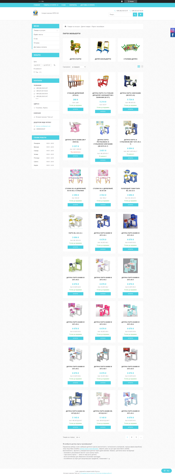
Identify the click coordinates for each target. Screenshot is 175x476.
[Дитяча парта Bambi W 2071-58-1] (75, 355)
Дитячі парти (75, 59)
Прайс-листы (38, 34)
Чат (168, 471)
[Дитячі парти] (75, 47)
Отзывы (36, 43)
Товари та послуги (74, 26)
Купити (75, 109)
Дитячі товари (85, 26)
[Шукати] (135, 14)
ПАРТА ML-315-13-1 (75, 233)
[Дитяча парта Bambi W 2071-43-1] (130, 399)
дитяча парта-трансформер (89, 448)
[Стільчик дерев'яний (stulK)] (75, 81)
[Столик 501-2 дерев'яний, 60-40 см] (103, 177)
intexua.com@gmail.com (43, 126)
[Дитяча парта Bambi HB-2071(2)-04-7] (103, 399)
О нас (64, 5)
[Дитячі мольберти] (103, 47)
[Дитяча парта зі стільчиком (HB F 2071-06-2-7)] (130, 128)
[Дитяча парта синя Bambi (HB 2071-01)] (130, 81)
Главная (37, 5)
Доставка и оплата (88, 5)
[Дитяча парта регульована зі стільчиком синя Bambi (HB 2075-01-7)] (103, 128)
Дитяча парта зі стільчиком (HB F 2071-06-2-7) (130, 142)
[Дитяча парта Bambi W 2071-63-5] (130, 355)
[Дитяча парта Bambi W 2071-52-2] (130, 221)
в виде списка (142, 66)
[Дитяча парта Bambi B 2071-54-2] (103, 266)
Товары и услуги (50, 5)
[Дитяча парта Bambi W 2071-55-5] (103, 310)
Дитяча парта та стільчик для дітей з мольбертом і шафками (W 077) (102, 95)
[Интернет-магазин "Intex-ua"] (35, 13)
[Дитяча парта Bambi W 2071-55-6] (130, 310)
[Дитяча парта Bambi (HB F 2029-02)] (75, 128)
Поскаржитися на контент (88, 473)
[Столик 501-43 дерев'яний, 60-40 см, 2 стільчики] (75, 177)
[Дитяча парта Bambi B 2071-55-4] (130, 266)
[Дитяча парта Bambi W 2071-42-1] (103, 221)
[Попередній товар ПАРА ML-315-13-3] (130, 177)
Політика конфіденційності (104, 473)
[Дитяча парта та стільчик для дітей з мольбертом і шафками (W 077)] (103, 81)
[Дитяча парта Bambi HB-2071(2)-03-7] (75, 399)
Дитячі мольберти (103, 59)
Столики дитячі (130, 59)
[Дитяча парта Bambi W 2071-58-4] (103, 355)
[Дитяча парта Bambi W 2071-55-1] (75, 310)
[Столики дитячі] (130, 47)
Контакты (73, 5)
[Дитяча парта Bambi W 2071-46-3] (75, 266)
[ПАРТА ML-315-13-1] (75, 221)
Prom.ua (97, 471)
